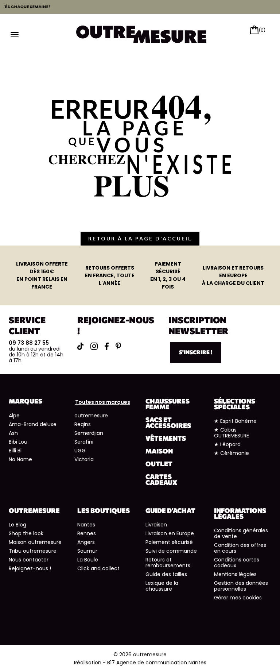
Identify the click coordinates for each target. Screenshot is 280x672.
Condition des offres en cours (240, 548)
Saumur (87, 551)
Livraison (156, 524)
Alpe (14, 415)
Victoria (84, 459)
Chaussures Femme (167, 404)
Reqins (82, 424)
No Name (20, 459)
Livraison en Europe (169, 533)
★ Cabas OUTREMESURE (231, 432)
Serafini (83, 441)
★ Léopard (227, 444)
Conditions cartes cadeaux (236, 562)
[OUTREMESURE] (141, 34)
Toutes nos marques (102, 402)
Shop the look (26, 533)
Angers (86, 542)
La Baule (87, 559)
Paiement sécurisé (169, 542)
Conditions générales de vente (241, 533)
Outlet (158, 464)
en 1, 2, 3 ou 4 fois (168, 275)
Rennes (86, 533)
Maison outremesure (35, 542)
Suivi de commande (171, 551)
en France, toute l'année (110, 275)
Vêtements (165, 438)
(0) (262, 30)
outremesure (91, 415)
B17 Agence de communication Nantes (156, 662)
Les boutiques (103, 510)
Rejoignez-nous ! (30, 568)
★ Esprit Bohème (235, 421)
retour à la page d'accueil (140, 238)
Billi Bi (15, 450)
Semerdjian (88, 433)
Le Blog (17, 524)
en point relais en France (42, 275)
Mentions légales (235, 574)
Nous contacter (28, 559)
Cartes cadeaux (161, 479)
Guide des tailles (166, 574)
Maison (159, 451)
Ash (13, 433)
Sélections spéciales (234, 404)
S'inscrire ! (195, 352)
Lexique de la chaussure (161, 585)
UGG (80, 450)
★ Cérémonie (231, 453)
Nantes (86, 524)
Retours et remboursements (167, 562)
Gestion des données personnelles (241, 585)
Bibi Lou (18, 441)
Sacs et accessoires (168, 422)
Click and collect (98, 568)
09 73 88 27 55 (29, 343)
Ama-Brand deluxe (33, 424)
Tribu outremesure (33, 551)
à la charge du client (233, 275)
